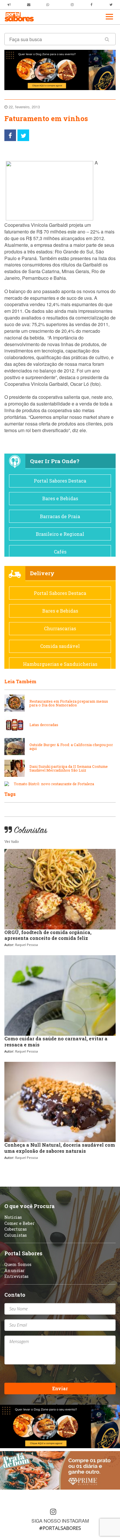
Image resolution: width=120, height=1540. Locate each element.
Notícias (13, 1217)
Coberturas (15, 1229)
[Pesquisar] (107, 39)
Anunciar (14, 1270)
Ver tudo (11, 841)
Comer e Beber (19, 1223)
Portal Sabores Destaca (60, 481)
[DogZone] (60, 69)
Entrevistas (16, 1276)
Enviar (60, 1388)
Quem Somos (17, 1264)
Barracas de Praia (60, 516)
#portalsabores (60, 1528)
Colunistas (15, 1235)
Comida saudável (60, 646)
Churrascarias (60, 628)
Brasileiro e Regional (60, 534)
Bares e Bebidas (60, 498)
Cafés (60, 552)
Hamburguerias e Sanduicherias (60, 664)
